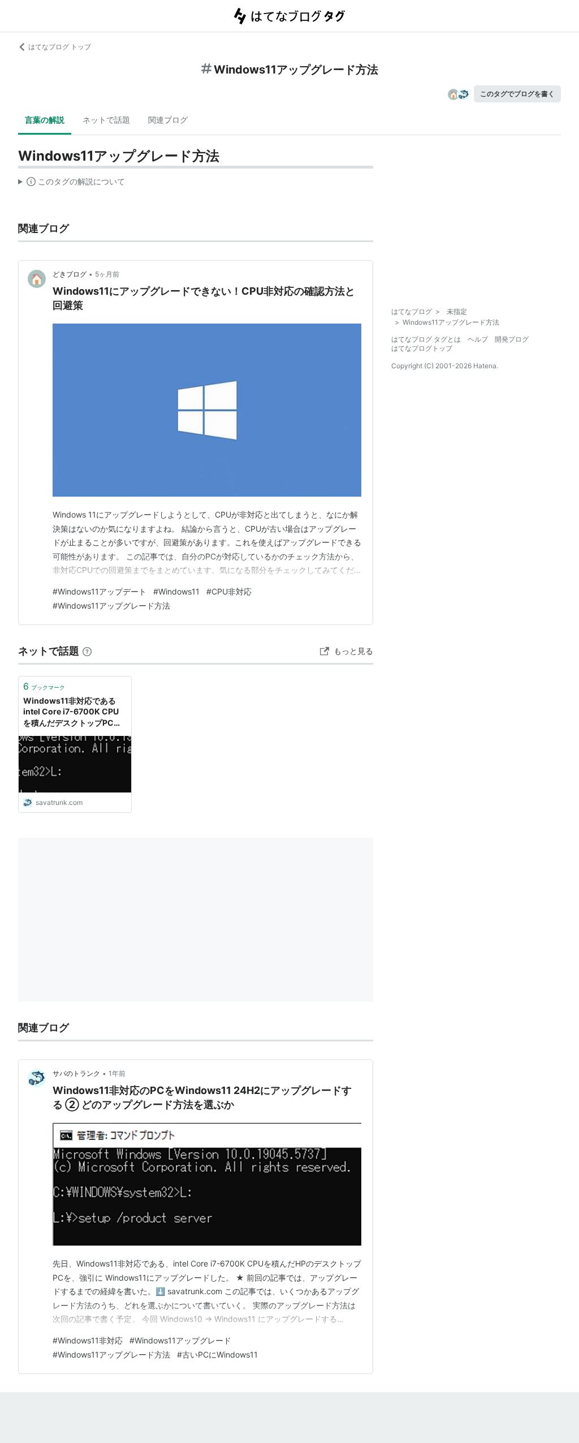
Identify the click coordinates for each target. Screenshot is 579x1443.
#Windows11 (176, 591)
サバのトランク (76, 1073)
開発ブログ (512, 339)
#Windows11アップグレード (180, 1340)
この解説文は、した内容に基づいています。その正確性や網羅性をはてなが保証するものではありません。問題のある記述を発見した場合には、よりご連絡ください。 (71, 183)
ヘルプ (478, 339)
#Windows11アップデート (99, 591)
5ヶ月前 (107, 274)
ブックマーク (44, 686)
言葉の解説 (44, 119)
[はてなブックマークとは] (87, 651)
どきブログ (70, 274)
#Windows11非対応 (88, 1340)
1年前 (117, 1073)
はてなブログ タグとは (426, 339)
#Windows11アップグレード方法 (111, 605)
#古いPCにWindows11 (217, 1354)
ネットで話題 (106, 119)
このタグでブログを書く (517, 93)
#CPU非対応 (229, 591)
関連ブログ (168, 119)
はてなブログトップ (421, 348)
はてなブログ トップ (59, 46)
